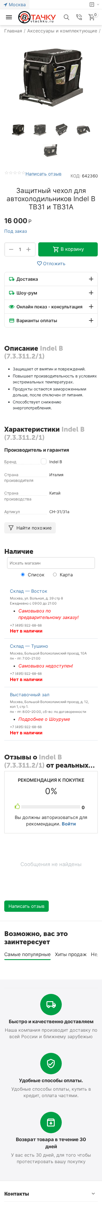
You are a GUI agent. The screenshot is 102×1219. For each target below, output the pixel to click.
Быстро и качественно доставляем (51, 1021)
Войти (69, 824)
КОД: (75, 176)
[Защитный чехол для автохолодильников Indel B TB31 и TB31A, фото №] (51, 76)
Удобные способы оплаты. (51, 1080)
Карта (65, 574)
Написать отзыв (43, 174)
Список (35, 574)
